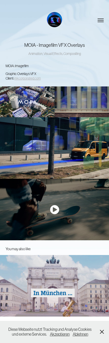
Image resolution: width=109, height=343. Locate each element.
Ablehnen (80, 334)
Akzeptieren (60, 334)
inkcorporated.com (27, 78)
